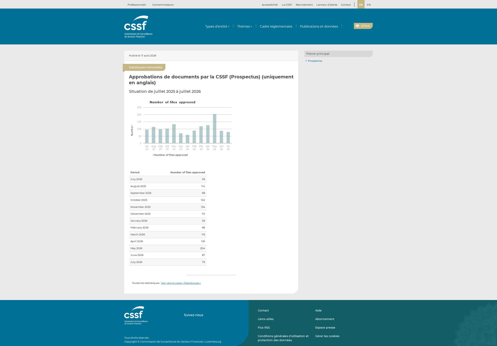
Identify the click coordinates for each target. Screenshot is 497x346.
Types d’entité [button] (216, 26)
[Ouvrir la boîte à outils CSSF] (349, 26)
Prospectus (315, 60)
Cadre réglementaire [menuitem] (276, 26)
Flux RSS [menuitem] (264, 327)
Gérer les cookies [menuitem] (327, 336)
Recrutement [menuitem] (304, 4)
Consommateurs (163, 4)
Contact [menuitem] (346, 4)
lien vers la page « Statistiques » (181, 282)
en (369, 4)
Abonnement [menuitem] (324, 319)
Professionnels (137, 4)
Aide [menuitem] (318, 310)
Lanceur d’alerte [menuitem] (326, 4)
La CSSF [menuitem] (287, 4)
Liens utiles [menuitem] (266, 319)
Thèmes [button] (243, 26)
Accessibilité (270, 4)
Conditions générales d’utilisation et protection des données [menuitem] (283, 338)
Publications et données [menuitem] (319, 26)
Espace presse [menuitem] (325, 327)
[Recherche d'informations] (345, 26)
